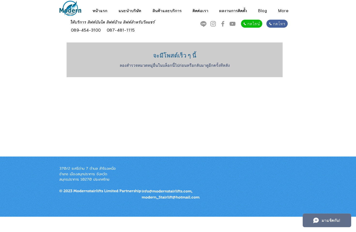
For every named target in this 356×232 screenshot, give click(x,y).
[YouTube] (232, 23)
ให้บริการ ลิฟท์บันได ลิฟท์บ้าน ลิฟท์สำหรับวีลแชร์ (112, 22)
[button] (167, 11)
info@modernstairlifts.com (167, 191)
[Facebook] (222, 23)
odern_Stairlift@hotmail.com (172, 197)
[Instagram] (213, 23)
